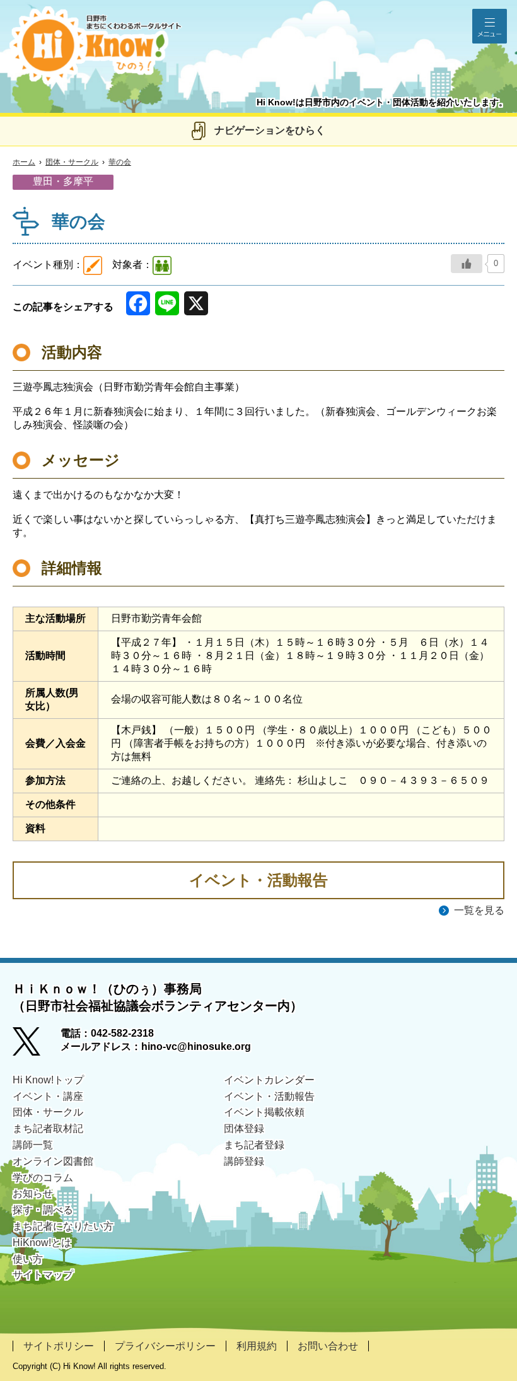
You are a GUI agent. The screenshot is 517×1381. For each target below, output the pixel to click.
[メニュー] (489, 26)
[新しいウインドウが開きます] (37, 1045)
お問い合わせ (328, 1346)
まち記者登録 (254, 1144)
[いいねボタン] (466, 263)
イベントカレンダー (269, 1080)
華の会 (119, 162)
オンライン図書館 (53, 1161)
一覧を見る (479, 910)
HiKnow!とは (42, 1242)
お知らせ (33, 1193)
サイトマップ (43, 1274)
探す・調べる (43, 1209)
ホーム (24, 162)
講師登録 (244, 1161)
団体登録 (244, 1128)
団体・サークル (71, 162)
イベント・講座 (48, 1096)
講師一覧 (33, 1144)
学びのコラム (43, 1177)
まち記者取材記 (48, 1128)
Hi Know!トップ (48, 1080)
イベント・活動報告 (269, 1096)
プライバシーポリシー (165, 1346)
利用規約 (256, 1346)
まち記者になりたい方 (63, 1226)
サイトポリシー (58, 1346)
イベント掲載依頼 (264, 1112)
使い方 (28, 1259)
